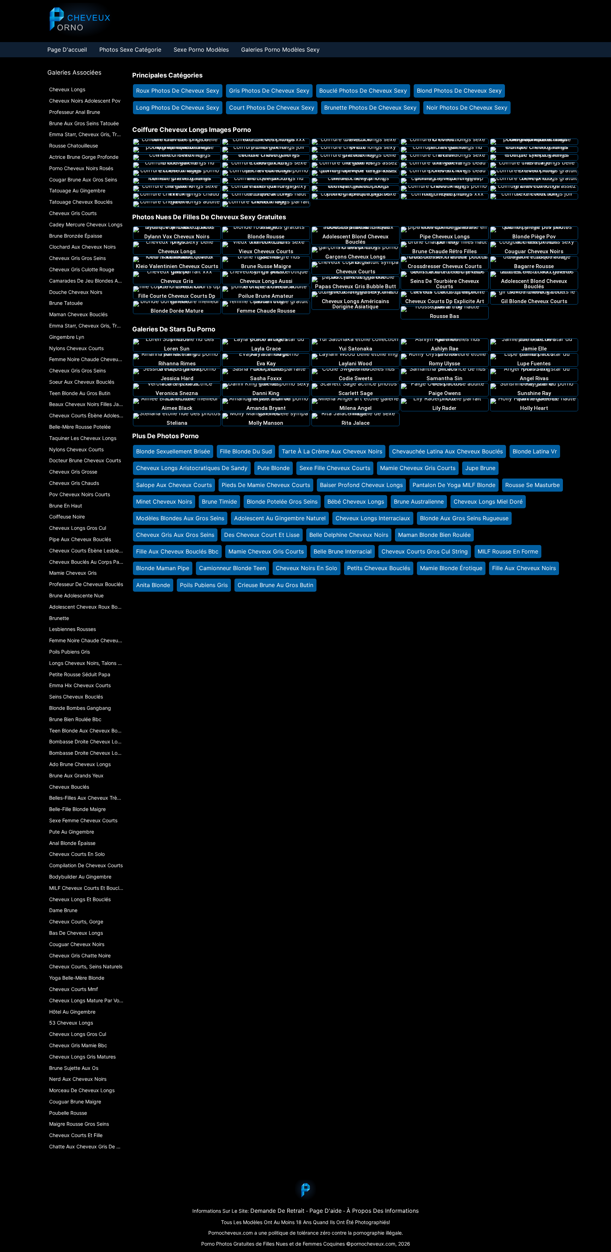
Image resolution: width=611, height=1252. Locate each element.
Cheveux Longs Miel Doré (488, 501)
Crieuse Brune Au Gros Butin (275, 585)
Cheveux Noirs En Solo (306, 568)
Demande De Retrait (277, 1210)
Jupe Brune (480, 467)
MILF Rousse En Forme (508, 551)
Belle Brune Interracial (343, 551)
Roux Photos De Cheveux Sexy (177, 90)
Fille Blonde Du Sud (246, 451)
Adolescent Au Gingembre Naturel (280, 518)
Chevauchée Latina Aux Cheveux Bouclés (447, 451)
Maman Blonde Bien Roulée (434, 534)
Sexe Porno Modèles (201, 49)
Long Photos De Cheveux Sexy (177, 107)
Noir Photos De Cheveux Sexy (466, 107)
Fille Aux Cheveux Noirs (524, 568)
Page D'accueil (67, 49)
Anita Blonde (153, 585)
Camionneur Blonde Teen (232, 568)
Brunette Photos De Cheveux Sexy (370, 107)
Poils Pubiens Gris (204, 585)
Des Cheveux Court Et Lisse (261, 534)
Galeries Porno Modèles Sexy (280, 49)
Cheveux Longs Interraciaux (373, 518)
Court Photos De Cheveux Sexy (271, 107)
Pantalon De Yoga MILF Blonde (454, 484)
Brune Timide (219, 501)
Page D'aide (325, 1210)
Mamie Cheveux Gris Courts (417, 467)
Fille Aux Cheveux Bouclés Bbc (177, 551)
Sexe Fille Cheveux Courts (334, 467)
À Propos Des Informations (383, 1210)
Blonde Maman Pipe (162, 568)
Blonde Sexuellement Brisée (173, 451)
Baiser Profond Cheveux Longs (361, 484)
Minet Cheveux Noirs (164, 501)
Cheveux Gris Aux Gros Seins (175, 534)
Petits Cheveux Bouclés (378, 568)
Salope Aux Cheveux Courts (174, 484)
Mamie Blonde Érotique (451, 568)
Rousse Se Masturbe (532, 484)
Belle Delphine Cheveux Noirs (348, 534)
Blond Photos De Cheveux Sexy (459, 90)
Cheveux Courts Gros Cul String (425, 551)
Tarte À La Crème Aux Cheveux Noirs (332, 451)
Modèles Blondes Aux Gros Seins (180, 518)
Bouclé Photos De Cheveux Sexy (363, 90)
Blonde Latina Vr (535, 451)
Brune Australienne (419, 501)
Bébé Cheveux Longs (355, 501)
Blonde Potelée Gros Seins (282, 501)
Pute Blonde (273, 467)
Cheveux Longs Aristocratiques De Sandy (192, 467)
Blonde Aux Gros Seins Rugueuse (464, 518)
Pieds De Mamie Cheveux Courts (266, 484)
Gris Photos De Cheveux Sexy (269, 90)
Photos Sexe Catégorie (130, 49)
